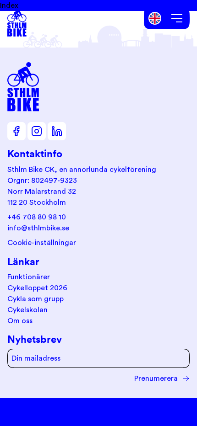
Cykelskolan (27, 310)
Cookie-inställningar (41, 242)
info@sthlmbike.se (38, 228)
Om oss (20, 321)
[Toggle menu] (177, 18)
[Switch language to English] (155, 18)
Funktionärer (28, 277)
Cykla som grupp (35, 299)
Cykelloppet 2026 (37, 288)
